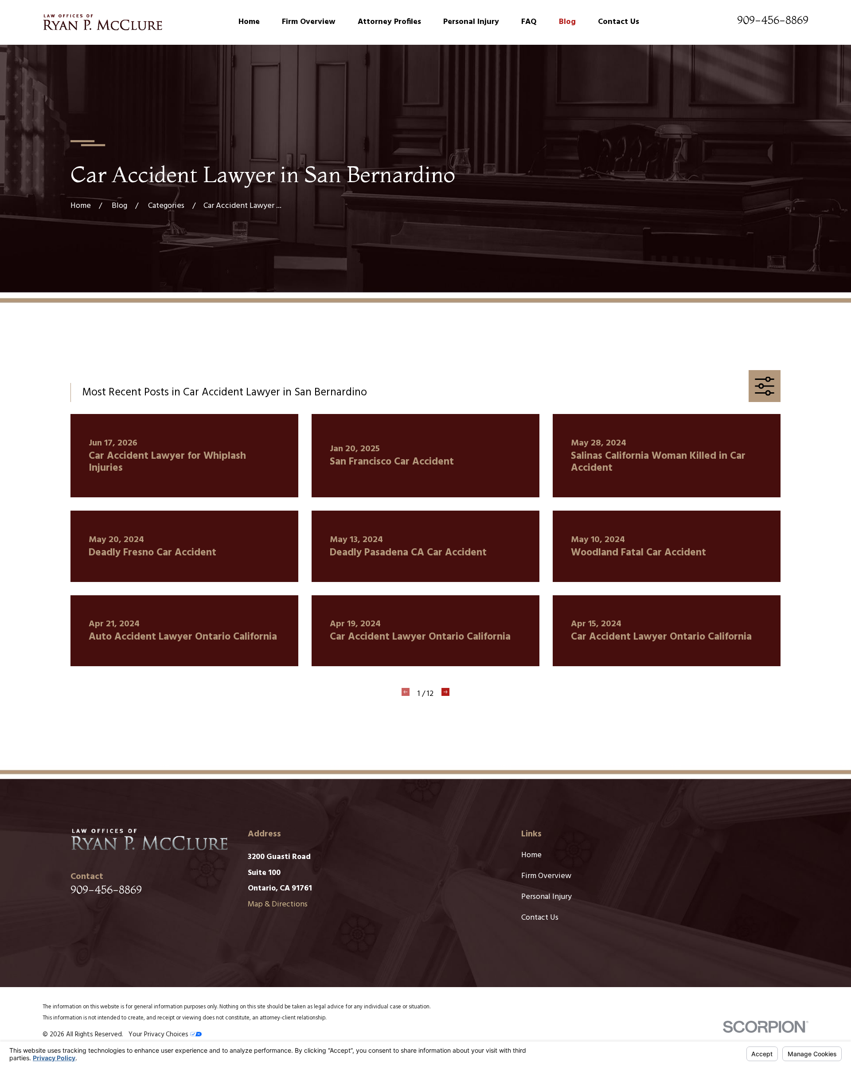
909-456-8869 (772, 20)
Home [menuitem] (249, 22)
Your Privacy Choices (159, 1034)
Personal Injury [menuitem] (471, 22)
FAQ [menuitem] (529, 22)
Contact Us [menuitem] (618, 22)
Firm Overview (546, 876)
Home (531, 855)
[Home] (102, 22)
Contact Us (539, 917)
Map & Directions (278, 904)
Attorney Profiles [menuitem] (389, 22)
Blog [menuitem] (567, 22)
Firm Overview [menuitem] (309, 22)
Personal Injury (546, 896)
